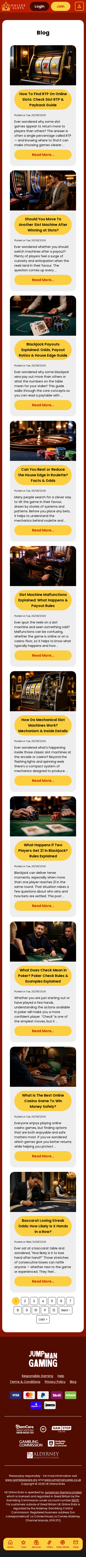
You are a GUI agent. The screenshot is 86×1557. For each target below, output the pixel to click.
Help (61, 1376)
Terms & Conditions (25, 1381)
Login (39, 6)
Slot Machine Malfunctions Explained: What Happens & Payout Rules (43, 600)
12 (53, 1310)
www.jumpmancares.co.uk (62, 1480)
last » (43, 1319)
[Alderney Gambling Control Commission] (43, 1455)
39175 (75, 1500)
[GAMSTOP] (61, 1429)
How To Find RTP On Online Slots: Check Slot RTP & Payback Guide (43, 99)
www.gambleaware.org (21, 1480)
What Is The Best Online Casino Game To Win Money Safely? (43, 1101)
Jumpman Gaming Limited (63, 1492)
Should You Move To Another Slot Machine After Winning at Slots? (43, 225)
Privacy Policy (55, 1381)
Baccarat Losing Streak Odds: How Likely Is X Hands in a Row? (43, 1226)
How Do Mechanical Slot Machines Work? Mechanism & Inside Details (43, 725)
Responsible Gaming (37, 1376)
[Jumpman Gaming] (43, 1365)
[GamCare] (25, 1429)
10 (35, 1310)
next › (65, 1310)
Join (60, 6)
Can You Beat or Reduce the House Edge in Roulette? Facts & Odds (43, 475)
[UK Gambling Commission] (30, 1443)
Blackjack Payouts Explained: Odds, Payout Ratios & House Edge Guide (43, 350)
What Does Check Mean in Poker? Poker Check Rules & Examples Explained (43, 976)
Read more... (43, 154)
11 (45, 1310)
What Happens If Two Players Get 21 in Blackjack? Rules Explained (43, 850)
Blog (73, 1381)
